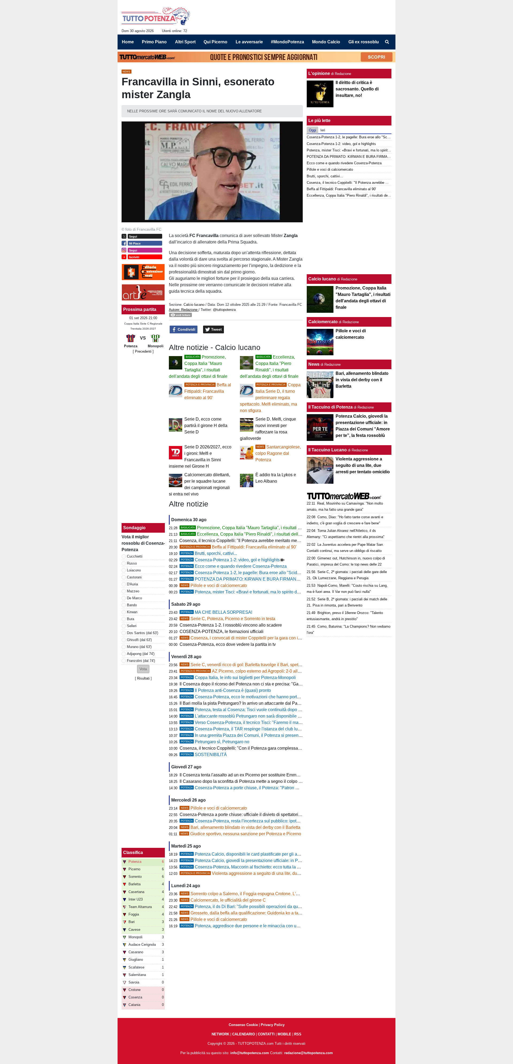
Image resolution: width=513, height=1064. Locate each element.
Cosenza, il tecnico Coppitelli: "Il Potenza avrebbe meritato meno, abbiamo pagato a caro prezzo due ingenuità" (284, 540)
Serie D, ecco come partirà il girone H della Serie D (205, 425)
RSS (297, 1034)
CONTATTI (266, 1034)
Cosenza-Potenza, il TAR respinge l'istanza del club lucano (244, 729)
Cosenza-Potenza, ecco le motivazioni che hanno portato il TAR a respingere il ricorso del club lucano (284, 697)
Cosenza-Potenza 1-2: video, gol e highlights (230, 560)
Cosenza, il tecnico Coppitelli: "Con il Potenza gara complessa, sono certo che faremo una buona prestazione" (284, 748)
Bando (132, 605)
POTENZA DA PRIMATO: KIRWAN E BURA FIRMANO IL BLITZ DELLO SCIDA (263, 579)
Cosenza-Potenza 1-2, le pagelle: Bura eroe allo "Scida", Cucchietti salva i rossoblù (267, 572)
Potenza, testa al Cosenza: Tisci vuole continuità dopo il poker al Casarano (258, 709)
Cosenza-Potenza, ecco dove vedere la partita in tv (228, 644)
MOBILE (284, 1034)
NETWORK (220, 1034)
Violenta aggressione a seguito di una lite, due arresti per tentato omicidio (266, 873)
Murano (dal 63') (139, 647)
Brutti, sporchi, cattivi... (209, 553)
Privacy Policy (273, 1025)
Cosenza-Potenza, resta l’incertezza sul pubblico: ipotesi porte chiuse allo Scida (263, 821)
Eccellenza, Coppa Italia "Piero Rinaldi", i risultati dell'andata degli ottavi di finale (265, 534)
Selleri (132, 626)
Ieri (322, 130)
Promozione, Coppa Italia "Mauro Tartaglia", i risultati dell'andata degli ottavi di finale (268, 527)
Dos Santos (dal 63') (142, 633)
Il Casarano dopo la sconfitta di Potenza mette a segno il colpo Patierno (247, 781)
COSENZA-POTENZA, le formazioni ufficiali (221, 631)
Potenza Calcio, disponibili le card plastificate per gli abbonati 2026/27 (254, 854)
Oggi (312, 130)
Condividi (186, 329)
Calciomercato (323, 321)
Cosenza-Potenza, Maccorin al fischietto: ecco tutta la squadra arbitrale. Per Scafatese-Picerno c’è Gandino (289, 867)
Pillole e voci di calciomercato (214, 585)
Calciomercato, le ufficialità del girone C (223, 900)
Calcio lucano (194, 305)
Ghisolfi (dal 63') (139, 640)
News (314, 364)
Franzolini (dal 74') (141, 661)
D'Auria (132, 584)
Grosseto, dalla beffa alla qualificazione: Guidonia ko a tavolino (245, 913)
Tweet (216, 329)
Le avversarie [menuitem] (249, 42)
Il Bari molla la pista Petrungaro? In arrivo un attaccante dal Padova (243, 703)
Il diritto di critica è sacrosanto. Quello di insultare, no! (357, 89)
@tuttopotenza (224, 310)
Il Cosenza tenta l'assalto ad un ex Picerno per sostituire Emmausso (244, 775)
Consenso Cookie (243, 1025)
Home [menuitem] (128, 42)
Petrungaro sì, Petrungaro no (215, 741)
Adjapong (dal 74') (140, 654)
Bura (130, 619)
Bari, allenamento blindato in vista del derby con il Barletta (240, 827)
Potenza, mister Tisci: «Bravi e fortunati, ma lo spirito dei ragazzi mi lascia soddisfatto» (269, 592)
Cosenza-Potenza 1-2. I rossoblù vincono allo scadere (231, 625)
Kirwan (132, 612)
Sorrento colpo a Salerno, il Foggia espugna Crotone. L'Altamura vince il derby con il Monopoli (275, 893)
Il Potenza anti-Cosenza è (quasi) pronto (226, 690)
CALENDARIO (243, 1034)
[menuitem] (387, 42)
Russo (132, 563)
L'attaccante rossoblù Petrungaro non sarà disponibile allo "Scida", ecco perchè (263, 716)
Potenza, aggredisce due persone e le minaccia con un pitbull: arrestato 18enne (263, 926)
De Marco (134, 598)
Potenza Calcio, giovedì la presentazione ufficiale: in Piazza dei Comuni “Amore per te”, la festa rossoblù (286, 860)
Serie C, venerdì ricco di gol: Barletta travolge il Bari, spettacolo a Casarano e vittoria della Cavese (278, 664)
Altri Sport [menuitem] (185, 42)
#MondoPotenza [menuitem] (287, 42)
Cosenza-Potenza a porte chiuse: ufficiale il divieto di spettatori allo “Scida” (250, 814)
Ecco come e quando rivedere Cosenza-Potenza (234, 566)
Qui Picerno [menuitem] (215, 42)
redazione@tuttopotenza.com (308, 1053)
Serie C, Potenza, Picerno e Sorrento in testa (228, 618)
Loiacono (134, 570)
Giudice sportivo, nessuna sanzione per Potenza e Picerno (241, 834)
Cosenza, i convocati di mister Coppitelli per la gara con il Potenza (248, 638)
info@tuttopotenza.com (249, 1053)
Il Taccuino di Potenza (330, 407)
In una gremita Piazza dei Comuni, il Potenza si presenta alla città (250, 735)
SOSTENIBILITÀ (204, 754)
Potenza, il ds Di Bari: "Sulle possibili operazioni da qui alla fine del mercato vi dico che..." (272, 906)
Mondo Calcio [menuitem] (326, 42)
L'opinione (319, 73)
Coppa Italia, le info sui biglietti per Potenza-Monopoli (238, 677)
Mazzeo (133, 591)
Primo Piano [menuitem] (154, 42)
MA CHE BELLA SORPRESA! (216, 612)
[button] (143, 669)
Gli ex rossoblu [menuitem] (363, 42)
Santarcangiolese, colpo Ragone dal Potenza (278, 453)
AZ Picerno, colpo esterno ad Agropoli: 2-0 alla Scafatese (250, 671)
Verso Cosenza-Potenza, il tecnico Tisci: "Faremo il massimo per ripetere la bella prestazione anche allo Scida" (293, 722)
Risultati (143, 678)
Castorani (134, 577)
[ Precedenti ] (143, 351)
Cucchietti (134, 556)
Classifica (133, 852)
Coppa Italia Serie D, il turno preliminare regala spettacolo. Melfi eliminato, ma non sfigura (270, 398)
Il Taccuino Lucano (327, 450)
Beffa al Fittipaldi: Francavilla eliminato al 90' (207, 391)
